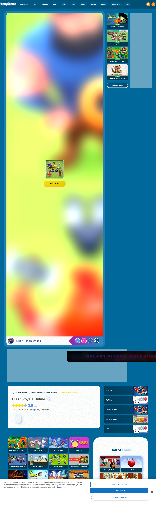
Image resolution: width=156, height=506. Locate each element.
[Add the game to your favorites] (49, 399)
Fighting (45, 4)
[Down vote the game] (84, 340)
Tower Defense (36, 393)
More (127, 4)
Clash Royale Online (69, 393)
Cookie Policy (62, 487)
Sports (103, 4)
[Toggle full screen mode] (96, 340)
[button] (148, 4)
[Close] (152, 492)
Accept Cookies (119, 490)
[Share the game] (90, 340)
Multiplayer (116, 4)
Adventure (24, 4)
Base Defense (51, 393)
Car (35, 4)
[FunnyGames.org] (13, 392)
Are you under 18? (120, 497)
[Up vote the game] (77, 340)
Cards (83, 4)
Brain (55, 4)
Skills (64, 4)
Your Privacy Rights (119, 484)
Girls (73, 4)
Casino (93, 4)
